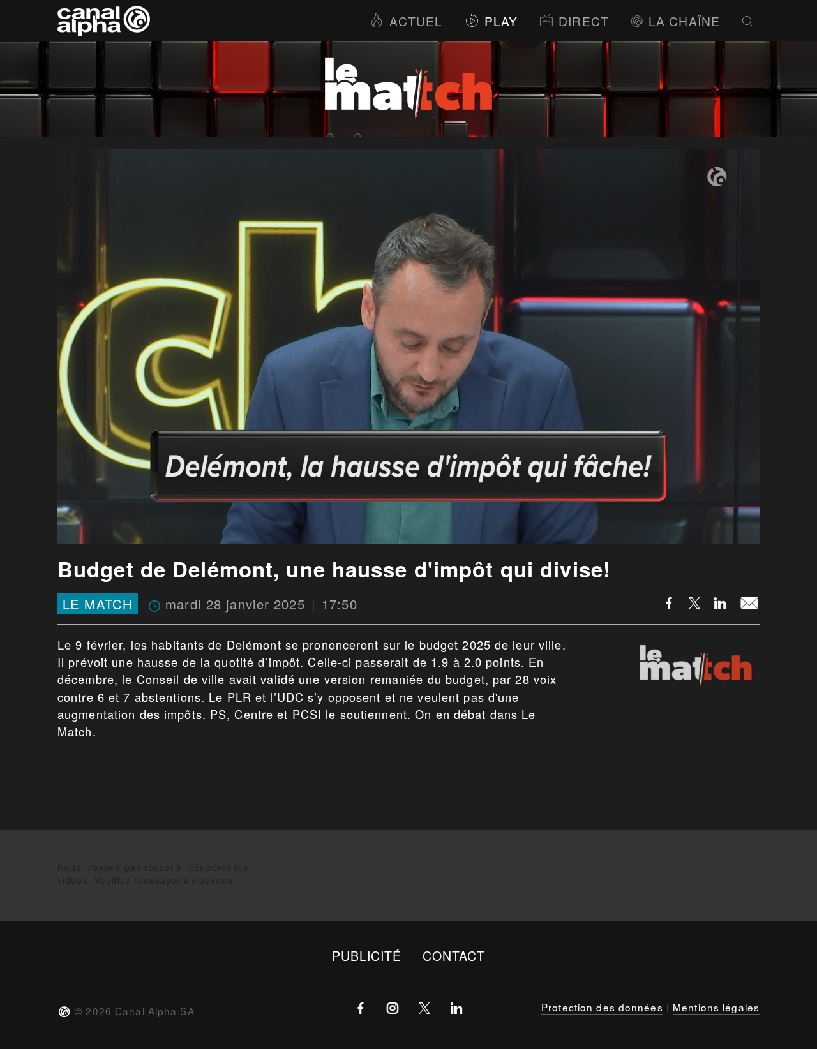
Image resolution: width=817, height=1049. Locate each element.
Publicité (367, 955)
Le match (98, 604)
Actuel (415, 20)
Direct (583, 20)
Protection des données (602, 1007)
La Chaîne (684, 20)
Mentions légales (716, 1007)
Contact (454, 955)
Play (501, 20)
